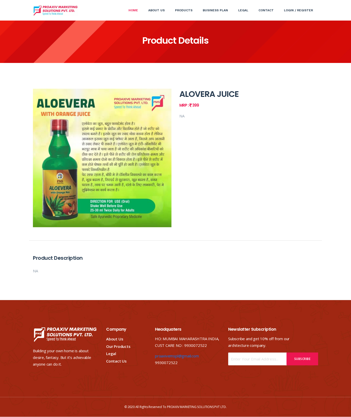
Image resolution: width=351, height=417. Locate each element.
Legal (243, 10)
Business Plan (215, 10)
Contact (266, 10)
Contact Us (116, 361)
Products (183, 10)
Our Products (118, 346)
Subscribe (302, 359)
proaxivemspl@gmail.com (177, 355)
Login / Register (298, 10)
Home (135, 10)
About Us (156, 10)
